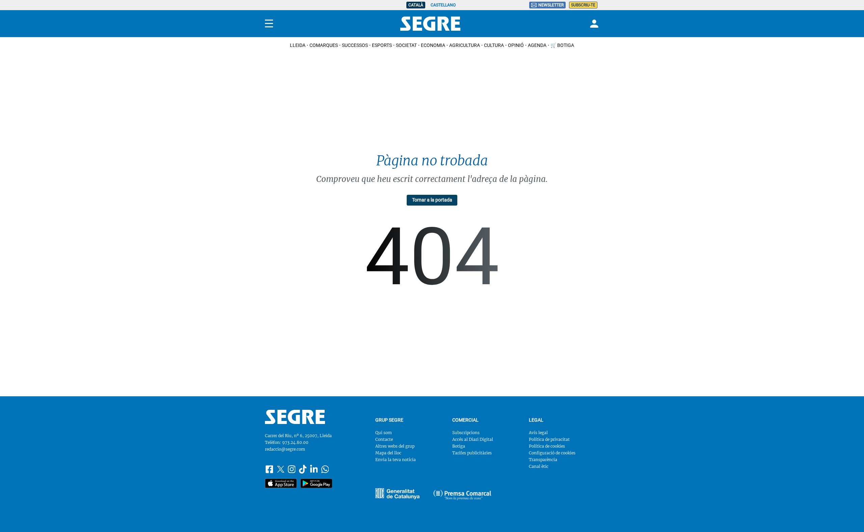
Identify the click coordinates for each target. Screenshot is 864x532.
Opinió (516, 45)
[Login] (593, 24)
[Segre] (430, 24)
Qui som (383, 432)
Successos (355, 45)
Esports (382, 45)
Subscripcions (466, 432)
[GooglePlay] (316, 483)
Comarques (323, 45)
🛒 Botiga (562, 45)
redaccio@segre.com (285, 449)
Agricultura (464, 45)
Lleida (297, 45)
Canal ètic (538, 466)
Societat (406, 45)
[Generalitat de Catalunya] (462, 495)
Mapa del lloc (388, 452)
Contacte (384, 439)
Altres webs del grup (394, 446)
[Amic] (397, 493)
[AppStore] (281, 483)
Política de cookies (547, 446)
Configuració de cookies (552, 452)
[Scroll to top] (848, 516)
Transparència (543, 459)
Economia (433, 45)
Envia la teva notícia (395, 459)
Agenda (537, 45)
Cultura (494, 45)
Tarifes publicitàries (472, 452)
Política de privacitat (549, 439)
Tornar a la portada (432, 200)
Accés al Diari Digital (472, 439)
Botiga (458, 446)
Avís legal (538, 432)
